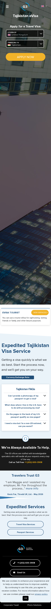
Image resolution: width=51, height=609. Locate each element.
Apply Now (25, 57)
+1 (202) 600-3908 (33, 462)
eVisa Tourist (11, 313)
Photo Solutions (34, 605)
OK (25, 598)
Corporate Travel (11, 605)
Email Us (21, 573)
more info (32, 488)
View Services (40, 312)
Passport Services (25, 532)
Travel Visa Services (25, 524)
